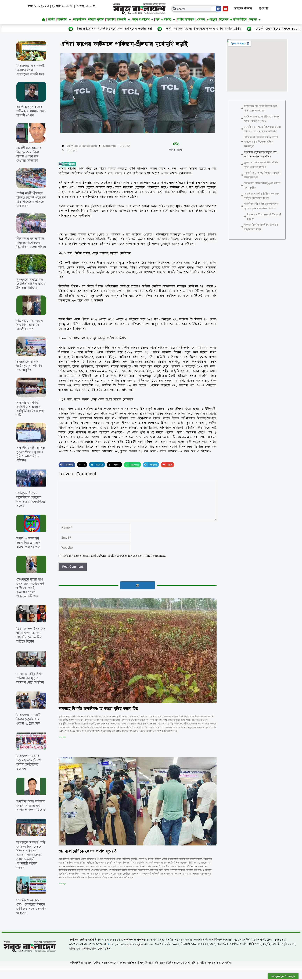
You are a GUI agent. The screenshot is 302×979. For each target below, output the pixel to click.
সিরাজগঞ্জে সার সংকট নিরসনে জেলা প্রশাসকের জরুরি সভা (30, 70)
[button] (67, 465)
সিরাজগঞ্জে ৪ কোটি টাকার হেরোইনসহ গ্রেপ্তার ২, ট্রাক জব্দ (28, 719)
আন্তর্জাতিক (79, 19)
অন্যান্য (253, 19)
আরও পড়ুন (62, 737)
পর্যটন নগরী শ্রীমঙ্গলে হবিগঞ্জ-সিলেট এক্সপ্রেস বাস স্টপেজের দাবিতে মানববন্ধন (31, 200)
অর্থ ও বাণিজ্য (163, 19)
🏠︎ (43, 19)
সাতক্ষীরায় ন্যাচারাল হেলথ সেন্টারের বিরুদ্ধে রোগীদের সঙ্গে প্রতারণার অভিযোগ (31, 906)
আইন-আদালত (185, 19)
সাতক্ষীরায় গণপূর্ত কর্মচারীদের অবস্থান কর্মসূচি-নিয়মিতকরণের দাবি (30, 409)
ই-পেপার (263, 8)
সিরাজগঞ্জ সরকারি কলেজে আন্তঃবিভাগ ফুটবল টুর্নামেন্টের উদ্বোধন (28, 762)
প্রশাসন (200, 19)
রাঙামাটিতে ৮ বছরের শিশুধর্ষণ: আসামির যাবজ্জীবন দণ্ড (29, 325)
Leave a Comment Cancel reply (264, 217)
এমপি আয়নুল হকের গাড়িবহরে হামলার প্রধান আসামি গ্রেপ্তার (98, 28)
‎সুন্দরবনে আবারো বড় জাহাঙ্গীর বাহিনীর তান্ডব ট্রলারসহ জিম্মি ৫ (30, 284)
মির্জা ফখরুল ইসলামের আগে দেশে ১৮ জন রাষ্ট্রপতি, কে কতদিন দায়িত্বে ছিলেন (30, 635)
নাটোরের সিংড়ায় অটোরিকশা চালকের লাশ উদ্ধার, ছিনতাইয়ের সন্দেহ (31, 499)
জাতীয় (51, 19)
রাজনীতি (62, 19)
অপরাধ (110, 19)
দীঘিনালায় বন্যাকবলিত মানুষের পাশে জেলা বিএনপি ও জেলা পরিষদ (31, 243)
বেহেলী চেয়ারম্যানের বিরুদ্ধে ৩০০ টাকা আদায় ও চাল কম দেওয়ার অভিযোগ (197, 28)
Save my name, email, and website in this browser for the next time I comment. (114, 556)
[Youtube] (225, 8)
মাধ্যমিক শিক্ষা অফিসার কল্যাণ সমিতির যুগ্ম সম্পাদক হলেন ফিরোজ (31, 805)
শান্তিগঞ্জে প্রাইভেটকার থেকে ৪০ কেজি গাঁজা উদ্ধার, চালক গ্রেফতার (30, 949)
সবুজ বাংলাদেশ (141, 19)
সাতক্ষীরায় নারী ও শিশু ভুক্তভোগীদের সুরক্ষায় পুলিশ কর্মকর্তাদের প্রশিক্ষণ (30, 454)
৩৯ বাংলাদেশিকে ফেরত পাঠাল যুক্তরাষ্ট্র (88, 851)
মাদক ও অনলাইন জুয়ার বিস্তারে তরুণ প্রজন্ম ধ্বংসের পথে (28, 542)
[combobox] (196, 9)
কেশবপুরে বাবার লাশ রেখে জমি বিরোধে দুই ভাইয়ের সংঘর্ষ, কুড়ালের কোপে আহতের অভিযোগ (30, 588)
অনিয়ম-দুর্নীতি (96, 19)
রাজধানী (121, 19)
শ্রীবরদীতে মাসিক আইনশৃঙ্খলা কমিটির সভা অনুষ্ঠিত (29, 366)
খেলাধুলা (212, 19)
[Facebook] (218, 8)
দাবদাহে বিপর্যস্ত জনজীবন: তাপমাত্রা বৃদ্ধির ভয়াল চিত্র (98, 709)
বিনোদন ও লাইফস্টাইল (233, 19)
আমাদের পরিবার (243, 8)
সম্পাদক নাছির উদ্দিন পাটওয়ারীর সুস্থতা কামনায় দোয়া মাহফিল (30, 678)
